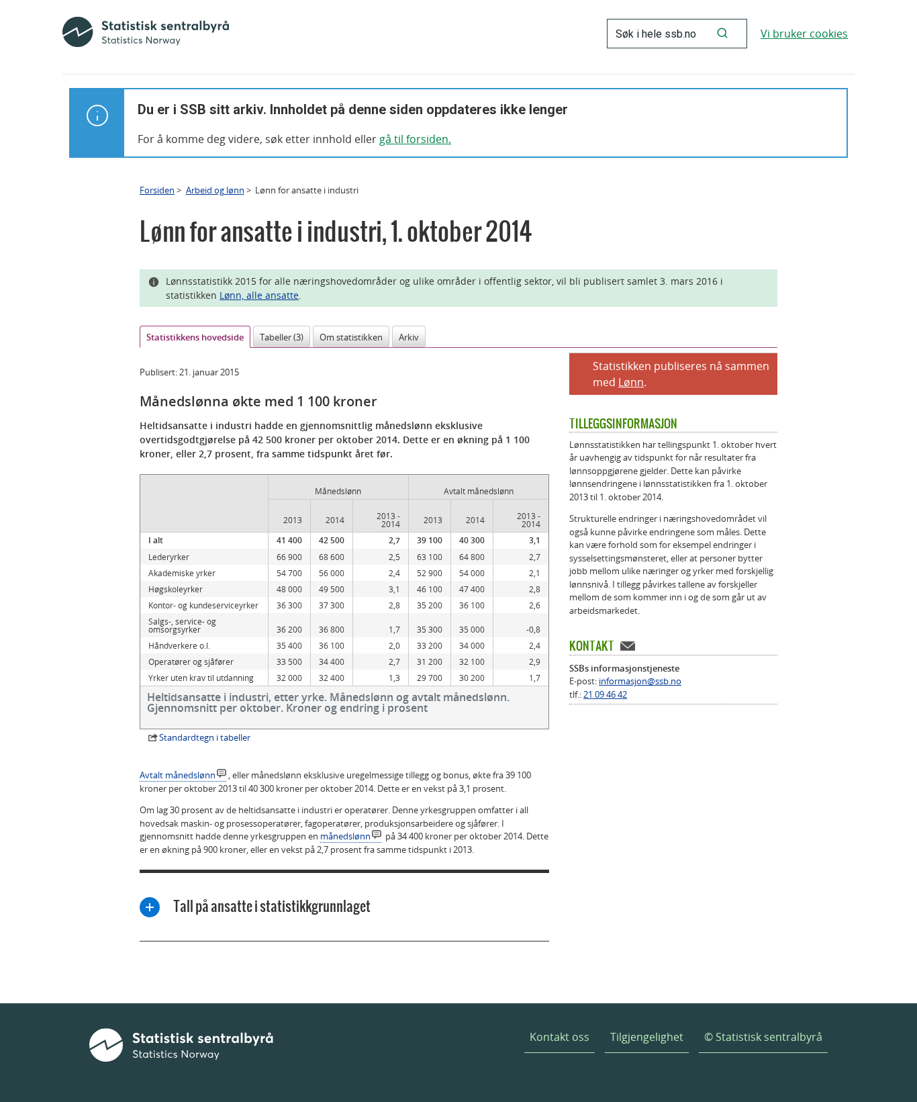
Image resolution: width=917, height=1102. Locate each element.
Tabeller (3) (281, 337)
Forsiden (157, 190)
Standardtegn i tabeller (204, 737)
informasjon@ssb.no (640, 681)
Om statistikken (351, 337)
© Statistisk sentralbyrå (763, 1036)
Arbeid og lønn (215, 190)
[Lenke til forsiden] (145, 33)
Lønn (631, 382)
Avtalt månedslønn (177, 775)
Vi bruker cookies (804, 33)
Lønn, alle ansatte (259, 295)
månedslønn (345, 836)
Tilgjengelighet (646, 1036)
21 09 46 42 (605, 694)
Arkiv (409, 337)
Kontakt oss (559, 1036)
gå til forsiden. (415, 139)
